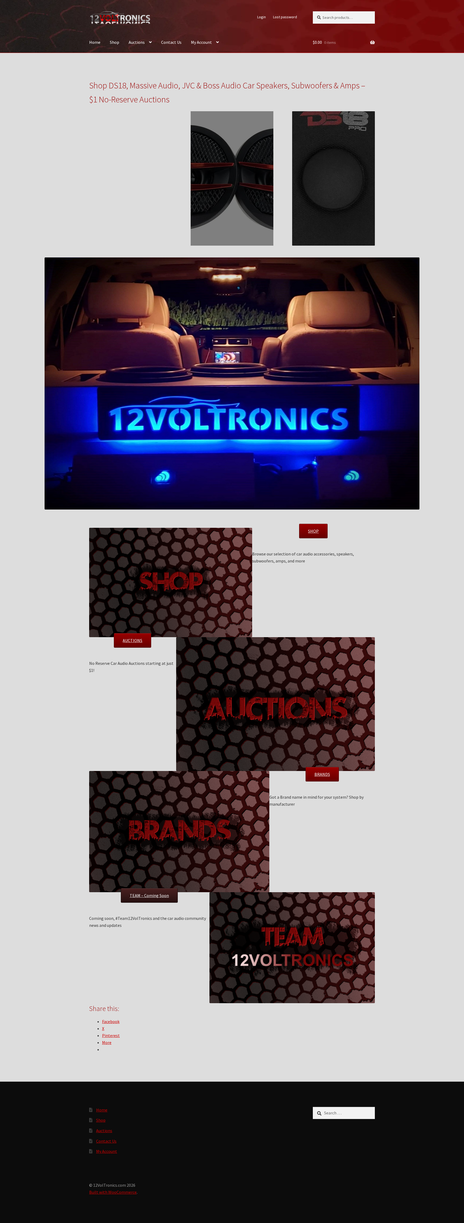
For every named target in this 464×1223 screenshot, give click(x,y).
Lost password (285, 17)
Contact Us (171, 42)
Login (261, 17)
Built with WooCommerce (113, 1192)
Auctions (137, 42)
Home (94, 42)
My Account (201, 42)
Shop (114, 42)
